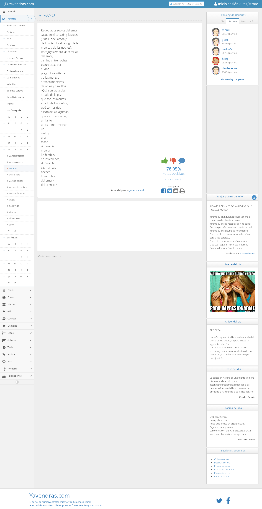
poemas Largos (15, 90)
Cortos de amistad (16, 64)
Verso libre (14, 174)
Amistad (11, 32)
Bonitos (11, 45)
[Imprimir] (182, 192)
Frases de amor (222, 473)
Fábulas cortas (221, 476)
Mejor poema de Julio (230, 196)
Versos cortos (16, 180)
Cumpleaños (13, 77)
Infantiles (11, 84)
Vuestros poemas (16, 25)
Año (252, 21)
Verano (13, 168)
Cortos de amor (15, 71)
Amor (9, 38)
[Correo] (176, 192)
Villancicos (14, 218)
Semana (232, 21)
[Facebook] (164, 192)
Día (222, 21)
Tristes (10, 103)
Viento (12, 212)
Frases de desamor (224, 469)
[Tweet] (170, 192)
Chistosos (12, 51)
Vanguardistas (16, 155)
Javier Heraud (137, 190)
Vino (11, 224)
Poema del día (233, 408)
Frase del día (233, 369)
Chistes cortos (221, 459)
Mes (243, 21)
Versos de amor (17, 193)
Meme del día (233, 264)
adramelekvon (247, 253)
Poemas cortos (222, 462)
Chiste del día (233, 321)
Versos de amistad (18, 187)
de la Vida (14, 205)
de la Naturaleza (15, 97)
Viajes (12, 199)
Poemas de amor (223, 466)
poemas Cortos (15, 58)
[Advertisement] (119, 226)
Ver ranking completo (232, 79)
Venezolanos (15, 162)
